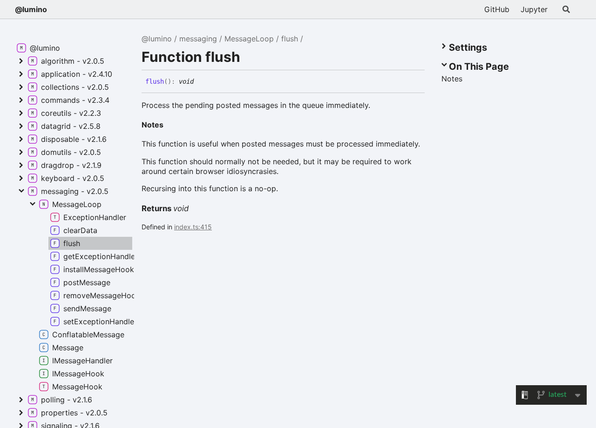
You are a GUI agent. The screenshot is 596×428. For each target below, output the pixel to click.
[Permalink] (200, 82)
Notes (152, 124)
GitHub (496, 9)
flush (289, 38)
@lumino (31, 9)
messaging (198, 38)
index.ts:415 (193, 227)
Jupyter (534, 9)
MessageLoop (249, 38)
